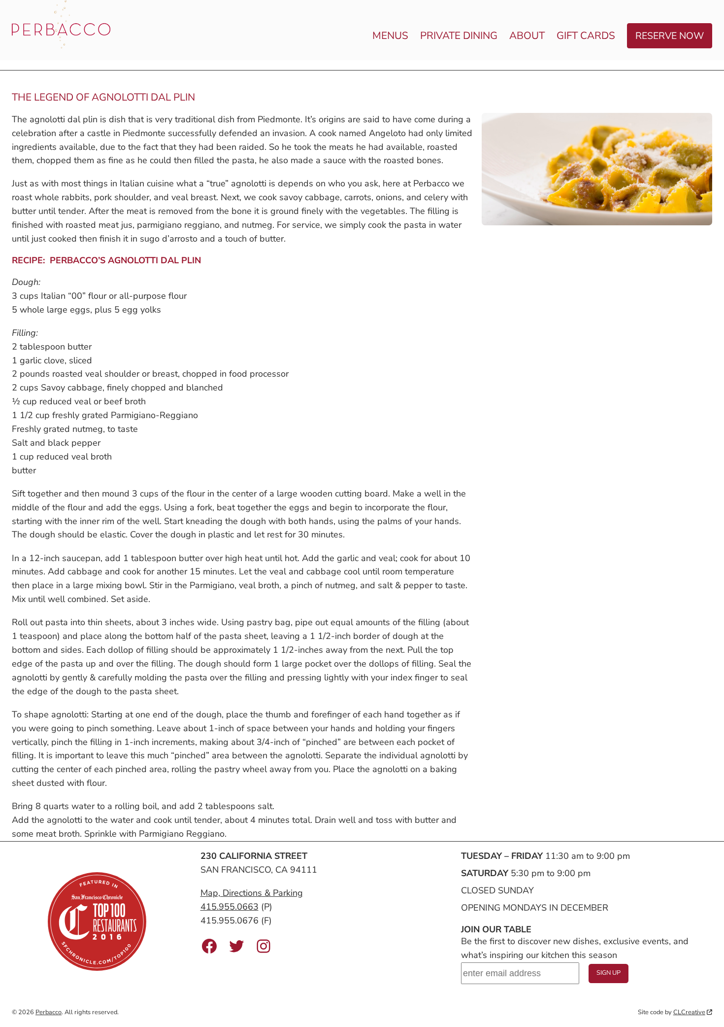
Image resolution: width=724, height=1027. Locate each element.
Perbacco (48, 1012)
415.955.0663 (229, 907)
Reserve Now (669, 35)
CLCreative (689, 1012)
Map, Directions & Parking (251, 893)
